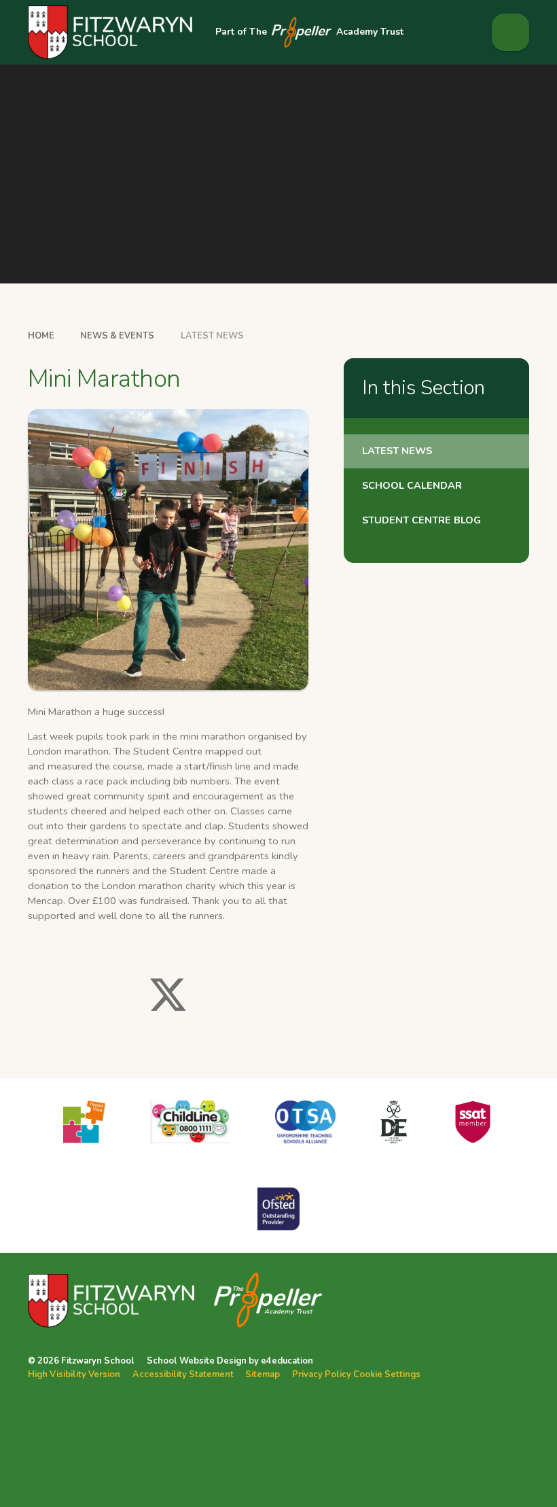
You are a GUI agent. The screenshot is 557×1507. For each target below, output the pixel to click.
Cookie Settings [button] (386, 1374)
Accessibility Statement (183, 1374)
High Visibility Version (74, 1374)
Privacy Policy (321, 1374)
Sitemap (262, 1374)
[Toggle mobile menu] (510, 32)
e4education (287, 1361)
